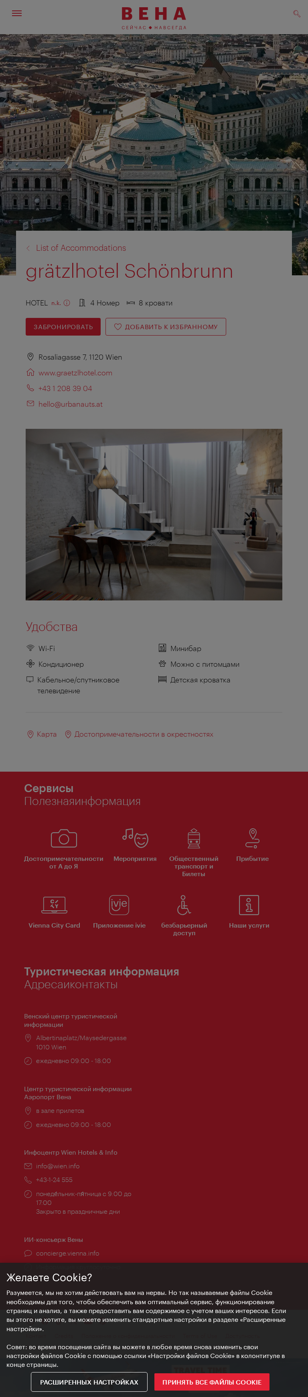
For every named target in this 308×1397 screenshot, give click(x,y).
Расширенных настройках (89, 1382)
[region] (154, 1330)
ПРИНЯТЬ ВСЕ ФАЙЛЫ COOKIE (211, 1382)
